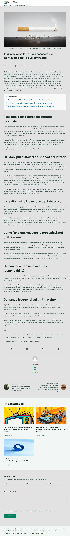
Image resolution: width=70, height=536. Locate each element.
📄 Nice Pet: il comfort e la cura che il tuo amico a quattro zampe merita (28, 103)
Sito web (49, 483)
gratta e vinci (60, 334)
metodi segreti (26, 337)
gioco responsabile (47, 334)
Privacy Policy (39, 533)
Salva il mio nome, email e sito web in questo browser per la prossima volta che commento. (30, 511)
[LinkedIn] (58, 349)
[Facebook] (11, 349)
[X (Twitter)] (27, 349)
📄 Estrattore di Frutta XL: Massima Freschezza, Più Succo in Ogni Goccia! (29, 106)
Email (27, 483)
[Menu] (65, 3)
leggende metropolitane (12, 337)
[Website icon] (35, 368)
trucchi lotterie (34, 341)
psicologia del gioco (50, 337)
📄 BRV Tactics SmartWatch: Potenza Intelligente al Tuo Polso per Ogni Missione (31, 100)
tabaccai (24, 341)
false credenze (18, 334)
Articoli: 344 (35, 372)
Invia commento (10, 516)
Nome (6, 483)
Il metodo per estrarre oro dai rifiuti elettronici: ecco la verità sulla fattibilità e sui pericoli (51, 429)
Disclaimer (30, 533)
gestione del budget (32, 334)
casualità (8, 253)
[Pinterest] (43, 349)
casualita (8, 334)
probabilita (37, 337)
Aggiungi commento (10, 491)
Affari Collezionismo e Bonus (37, 66)
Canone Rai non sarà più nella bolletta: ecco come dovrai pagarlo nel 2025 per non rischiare (18, 429)
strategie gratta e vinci (11, 341)
